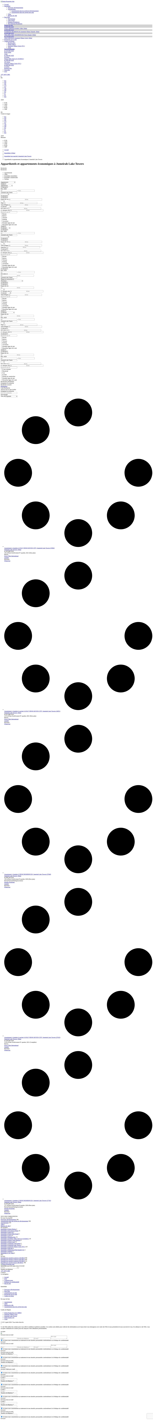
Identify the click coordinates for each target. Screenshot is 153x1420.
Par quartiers (4, 1227)
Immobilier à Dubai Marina (8, 1229)
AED (5, 104)
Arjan (5, 1319)
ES (5, 92)
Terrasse (4, 217)
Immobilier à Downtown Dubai (9, 1230)
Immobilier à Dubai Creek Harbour (10, 1240)
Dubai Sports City (9, 1317)
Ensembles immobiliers (10, 176)
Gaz (3, 373)
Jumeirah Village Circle (10, 1314)
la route (4, 374)
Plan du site (7, 1283)
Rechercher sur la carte (10, 1294)
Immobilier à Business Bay (8, 1237)
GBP (5, 109)
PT (5, 95)
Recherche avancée (6, 385)
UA (5, 85)
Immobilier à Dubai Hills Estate (9, 1234)
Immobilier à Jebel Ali (7, 1232)
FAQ (5, 1279)
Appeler (6, 557)
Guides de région (9, 1296)
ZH (5, 90)
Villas (5, 174)
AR (5, 89)
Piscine (4, 214)
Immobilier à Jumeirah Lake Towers (11, 1245)
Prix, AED (4, 189)
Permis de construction (8, 376)
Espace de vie (4, 286)
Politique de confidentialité (11, 1282)
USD (5, 106)
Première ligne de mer (8, 223)
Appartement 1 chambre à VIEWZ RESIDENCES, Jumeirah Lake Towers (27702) (27, 1200)
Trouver (3, 389)
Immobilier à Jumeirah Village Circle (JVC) (13, 1246)
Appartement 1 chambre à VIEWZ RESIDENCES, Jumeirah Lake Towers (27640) (27, 874)
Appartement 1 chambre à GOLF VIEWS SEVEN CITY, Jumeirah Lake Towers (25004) (29, 548)
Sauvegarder (4, 394)
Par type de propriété (6, 1218)
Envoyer (3, 1342)
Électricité (5, 371)
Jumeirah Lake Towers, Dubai (12, 549)
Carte (2, 388)
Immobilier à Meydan (7, 1248)
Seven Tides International (11, 556)
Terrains (6, 179)
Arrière (14, 389)
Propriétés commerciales (11, 177)
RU (5, 81)
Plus (2, 1254)
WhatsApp (7, 561)
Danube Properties (9, 882)
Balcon (4, 216)
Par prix (3, 1256)
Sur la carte (8, 389)
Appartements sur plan (10, 1293)
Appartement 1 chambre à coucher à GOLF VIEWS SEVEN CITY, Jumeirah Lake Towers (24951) (32, 711)
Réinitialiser (4, 386)
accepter (3, 1331)
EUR (5, 103)
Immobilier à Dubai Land (8, 1242)
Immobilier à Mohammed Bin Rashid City (12, 1250)
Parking (4, 219)
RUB (5, 107)
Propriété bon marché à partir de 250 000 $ (13, 1261)
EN (5, 82)
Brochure (6, 559)
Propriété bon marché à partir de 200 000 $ (13, 1259)
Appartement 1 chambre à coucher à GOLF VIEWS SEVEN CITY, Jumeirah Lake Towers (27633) (32, 1037)
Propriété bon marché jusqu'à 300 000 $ (12, 1262)
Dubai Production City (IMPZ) (13, 1313)
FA (5, 87)
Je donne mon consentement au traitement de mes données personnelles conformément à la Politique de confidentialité (36, 1340)
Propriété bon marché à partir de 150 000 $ (13, 1258)
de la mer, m (4, 274)
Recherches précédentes (7, 381)
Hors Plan (7, 1291)
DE (5, 84)
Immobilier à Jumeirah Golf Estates (10, 1243)
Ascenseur (5, 221)
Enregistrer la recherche (7, 383)
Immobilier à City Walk (7, 1253)
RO (5, 97)
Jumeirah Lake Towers (10, 1316)
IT (5, 93)
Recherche (4, 168)
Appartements (8, 173)
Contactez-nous (8, 1280)
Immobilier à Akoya (6, 1235)
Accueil (6, 1277)
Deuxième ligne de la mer (9, 224)
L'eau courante (6, 369)
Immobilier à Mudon (6, 1251)
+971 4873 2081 (5, 74)
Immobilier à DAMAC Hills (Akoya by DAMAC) (15, 1238)
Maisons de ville (5, 1226)
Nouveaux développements (8, 1219)
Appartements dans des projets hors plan (15, 1307)
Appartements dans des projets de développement (14, 1221)
